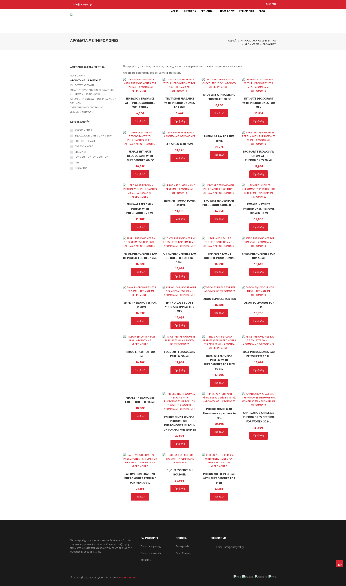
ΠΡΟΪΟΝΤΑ (207, 11)
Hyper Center (127, 577)
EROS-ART (80, 151)
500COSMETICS (83, 130)
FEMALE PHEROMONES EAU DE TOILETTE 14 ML (140, 400)
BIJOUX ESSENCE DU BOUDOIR (179, 472)
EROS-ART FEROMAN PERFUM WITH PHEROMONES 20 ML (140, 209)
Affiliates (146, 560)
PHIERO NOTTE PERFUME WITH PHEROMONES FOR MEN (219, 478)
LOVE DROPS (77, 75)
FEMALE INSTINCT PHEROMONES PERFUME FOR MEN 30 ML (258, 209)
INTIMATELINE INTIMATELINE (91, 157)
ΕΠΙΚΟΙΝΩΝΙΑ (246, 11)
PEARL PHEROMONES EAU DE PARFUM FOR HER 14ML (140, 256)
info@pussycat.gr (83, 4)
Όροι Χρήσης (183, 553)
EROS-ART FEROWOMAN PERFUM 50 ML (179, 354)
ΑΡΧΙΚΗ (175, 11)
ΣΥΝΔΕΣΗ (270, 4)
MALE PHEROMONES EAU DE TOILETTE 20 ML (259, 354)
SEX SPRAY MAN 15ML (179, 144)
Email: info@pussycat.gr (230, 547)
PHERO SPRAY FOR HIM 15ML (219, 138)
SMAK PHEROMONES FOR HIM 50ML (258, 256)
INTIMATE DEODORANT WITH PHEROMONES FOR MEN (258, 103)
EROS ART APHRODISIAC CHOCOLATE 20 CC (219, 97)
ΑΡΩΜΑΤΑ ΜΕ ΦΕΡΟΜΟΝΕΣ (260, 44)
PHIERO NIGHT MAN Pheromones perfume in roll (219, 413)
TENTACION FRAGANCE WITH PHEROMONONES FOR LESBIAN (140, 103)
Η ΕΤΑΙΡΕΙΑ (190, 11)
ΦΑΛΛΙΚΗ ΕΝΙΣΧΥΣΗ (81, 112)
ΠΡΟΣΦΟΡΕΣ (227, 11)
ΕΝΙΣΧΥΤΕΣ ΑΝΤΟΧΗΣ (82, 85)
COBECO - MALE (84, 146)
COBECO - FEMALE (85, 141)
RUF (77, 162)
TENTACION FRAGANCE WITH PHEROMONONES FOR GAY (179, 103)
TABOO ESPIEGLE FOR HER (219, 299)
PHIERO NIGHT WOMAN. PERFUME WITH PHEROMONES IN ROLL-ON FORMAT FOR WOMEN (179, 423)
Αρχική (232, 40)
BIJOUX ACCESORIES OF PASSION (94, 135)
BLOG (262, 11)
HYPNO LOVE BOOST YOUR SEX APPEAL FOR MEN (179, 307)
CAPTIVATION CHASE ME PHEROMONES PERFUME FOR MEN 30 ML (140, 478)
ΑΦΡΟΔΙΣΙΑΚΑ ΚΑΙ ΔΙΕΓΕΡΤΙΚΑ (258, 40)
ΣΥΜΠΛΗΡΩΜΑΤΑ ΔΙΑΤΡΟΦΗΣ (86, 107)
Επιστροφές (182, 546)
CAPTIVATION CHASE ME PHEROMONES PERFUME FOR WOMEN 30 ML (258, 417)
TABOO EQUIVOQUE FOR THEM (258, 305)
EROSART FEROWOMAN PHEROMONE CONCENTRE (219, 203)
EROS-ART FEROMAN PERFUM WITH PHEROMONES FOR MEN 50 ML (219, 362)
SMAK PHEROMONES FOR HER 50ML (140, 305)
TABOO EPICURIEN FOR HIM (140, 354)
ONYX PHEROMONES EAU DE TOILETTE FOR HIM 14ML (179, 258)
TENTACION (81, 168)
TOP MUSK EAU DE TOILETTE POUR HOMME (219, 256)
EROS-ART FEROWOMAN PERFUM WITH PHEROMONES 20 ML (258, 156)
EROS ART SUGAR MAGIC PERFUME (180, 203)
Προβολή (140, 121)
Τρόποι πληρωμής (151, 546)
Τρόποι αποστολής (151, 553)
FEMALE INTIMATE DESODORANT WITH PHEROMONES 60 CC (140, 156)
